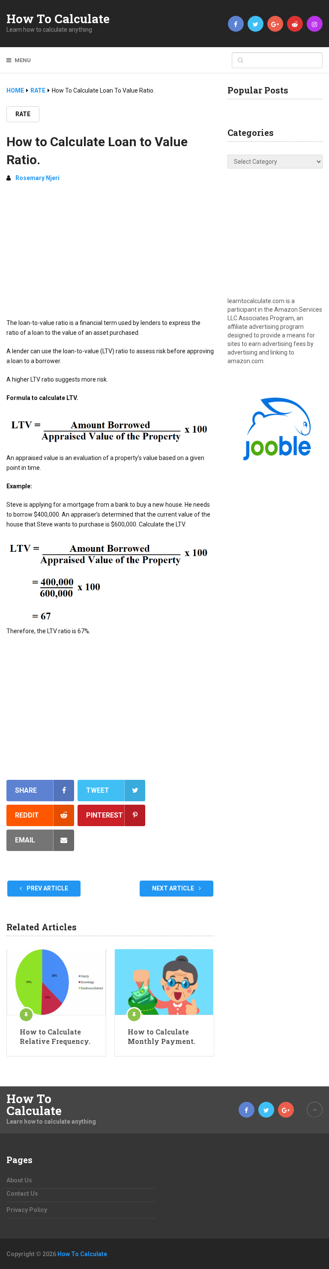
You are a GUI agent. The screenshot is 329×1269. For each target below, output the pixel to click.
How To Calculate (58, 19)
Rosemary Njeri (37, 177)
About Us (19, 1180)
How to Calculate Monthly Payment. (161, 1036)
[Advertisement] (110, 254)
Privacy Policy (26, 1209)
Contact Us (22, 1193)
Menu (23, 60)
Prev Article (46, 888)
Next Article (173, 888)
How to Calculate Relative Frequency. (55, 1036)
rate (22, 114)
